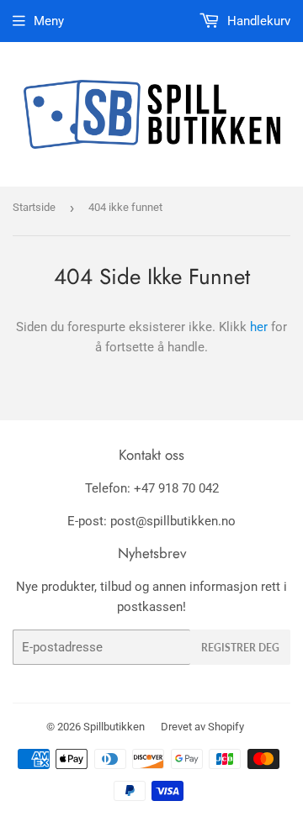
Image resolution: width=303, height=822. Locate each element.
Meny (49, 21)
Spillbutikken (114, 726)
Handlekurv (257, 21)
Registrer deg (240, 647)
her (259, 327)
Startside (34, 207)
